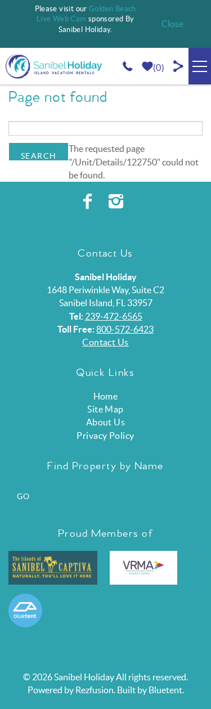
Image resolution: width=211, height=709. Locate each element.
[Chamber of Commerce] (52, 568)
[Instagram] (117, 201)
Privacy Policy (105, 435)
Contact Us (105, 342)
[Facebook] (89, 201)
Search (38, 155)
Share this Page (178, 66)
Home (105, 396)
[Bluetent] (25, 610)
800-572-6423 (125, 329)
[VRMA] (143, 568)
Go (23, 496)
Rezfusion (94, 690)
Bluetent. (166, 690)
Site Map (105, 409)
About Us (105, 422)
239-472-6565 (113, 316)
